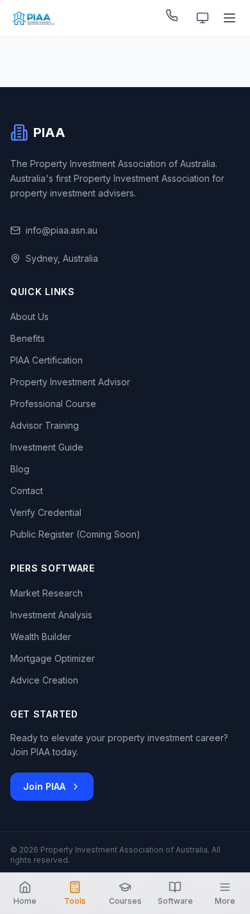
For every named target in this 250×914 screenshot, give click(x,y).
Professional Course (53, 403)
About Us (29, 316)
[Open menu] (231, 18)
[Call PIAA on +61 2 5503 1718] (174, 18)
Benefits (27, 338)
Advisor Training (44, 425)
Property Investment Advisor (70, 381)
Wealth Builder (40, 636)
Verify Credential (45, 512)
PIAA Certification (46, 360)
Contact (26, 490)
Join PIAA (44, 786)
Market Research (46, 593)
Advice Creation (44, 680)
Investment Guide (46, 447)
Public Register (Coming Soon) (75, 534)
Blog (19, 468)
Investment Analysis (51, 614)
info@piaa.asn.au (61, 230)
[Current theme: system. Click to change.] (202, 18)
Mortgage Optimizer (52, 658)
